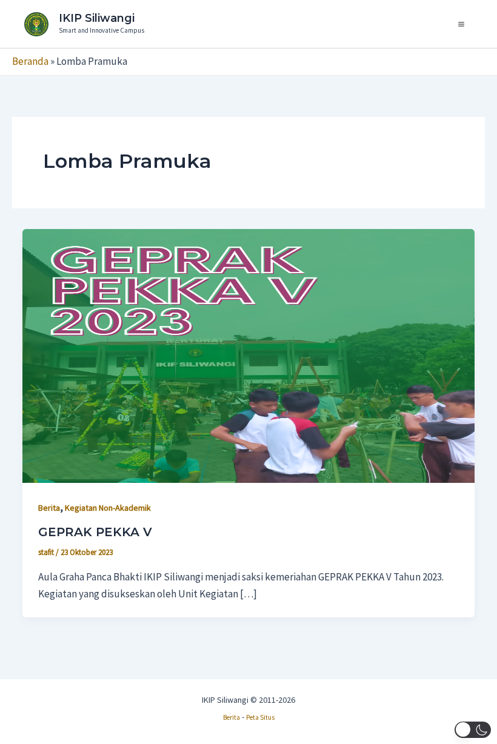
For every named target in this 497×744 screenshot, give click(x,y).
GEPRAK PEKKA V (95, 532)
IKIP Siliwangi (97, 18)
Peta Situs (260, 717)
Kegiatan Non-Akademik (108, 507)
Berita (49, 507)
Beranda (30, 61)
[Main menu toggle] (461, 24)
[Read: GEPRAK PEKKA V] (248, 355)
